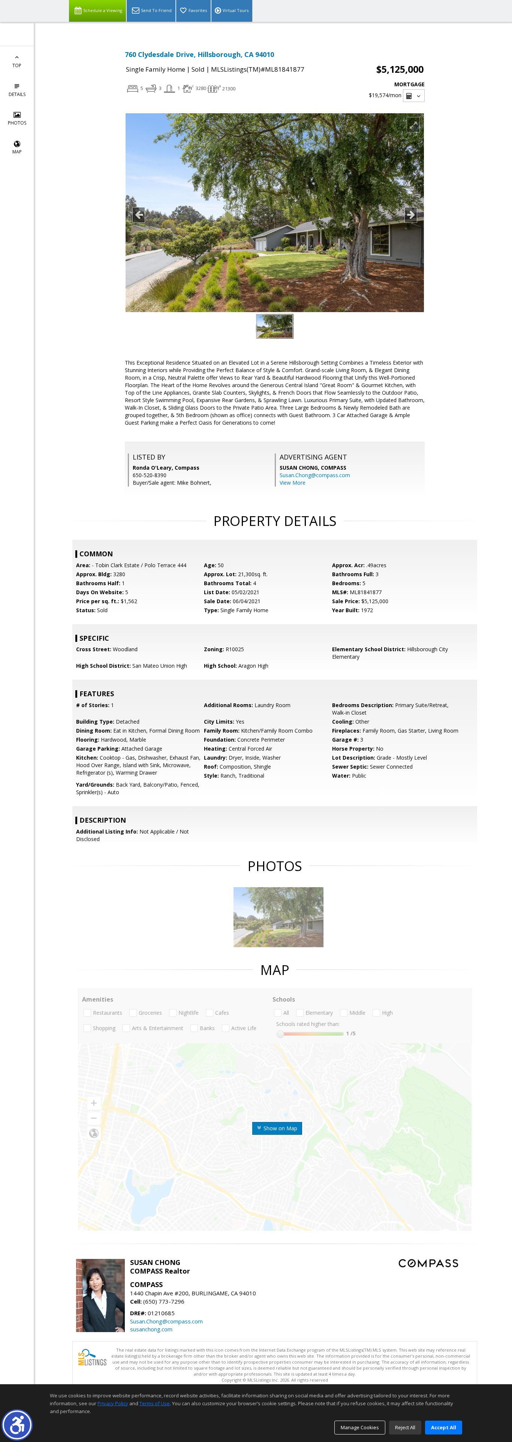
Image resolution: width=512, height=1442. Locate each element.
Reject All (405, 1427)
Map (17, 152)
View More (292, 482)
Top (16, 65)
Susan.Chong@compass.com (315, 475)
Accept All (443, 1427)
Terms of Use (154, 1403)
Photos (17, 123)
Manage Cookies (360, 1427)
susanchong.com (151, 1329)
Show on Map (279, 1128)
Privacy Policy (112, 1403)
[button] (17, 1424)
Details (17, 94)
